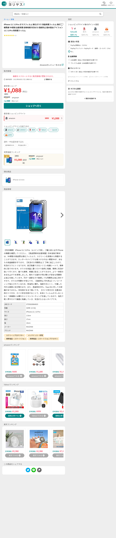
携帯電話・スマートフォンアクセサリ (44, 339)
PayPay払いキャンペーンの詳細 (78, 76)
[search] (100, 14)
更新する (49, 79)
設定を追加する (91, 98)
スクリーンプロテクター (15, 335)
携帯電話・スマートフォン (16, 339)
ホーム (6, 19)
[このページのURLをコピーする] (39, 470)
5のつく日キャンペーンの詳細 (99, 76)
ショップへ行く (34, 105)
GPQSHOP (15, 98)
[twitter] (28, 470)
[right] (61, 215)
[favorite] (61, 24)
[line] (33, 470)
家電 (12, 19)
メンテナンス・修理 (35, 335)
